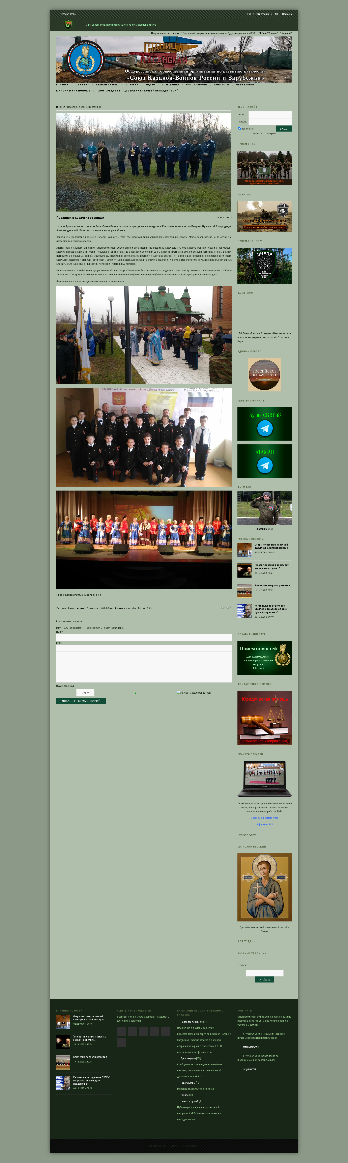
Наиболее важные (76, 608)
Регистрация (262, 14)
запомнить (248, 128)
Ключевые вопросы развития (272, 585)
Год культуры (188, 1082)
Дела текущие (188, 1058)
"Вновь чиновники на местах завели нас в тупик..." (272, 566)
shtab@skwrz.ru (251, 1046)
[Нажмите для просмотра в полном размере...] (144, 383)
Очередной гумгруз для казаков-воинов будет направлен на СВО (182, 33)
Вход (248, 14)
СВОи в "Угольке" (231, 33)
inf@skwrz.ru (249, 1069)
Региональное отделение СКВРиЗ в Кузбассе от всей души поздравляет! (271, 609)
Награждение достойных (128, 33)
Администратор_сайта (125, 608)
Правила (287, 14)
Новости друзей (189, 1101)
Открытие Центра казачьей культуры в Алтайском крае (271, 546)
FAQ (276, 14)
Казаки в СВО (264, 528)
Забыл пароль (258, 134)
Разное (184, 1095)
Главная (60, 106)
